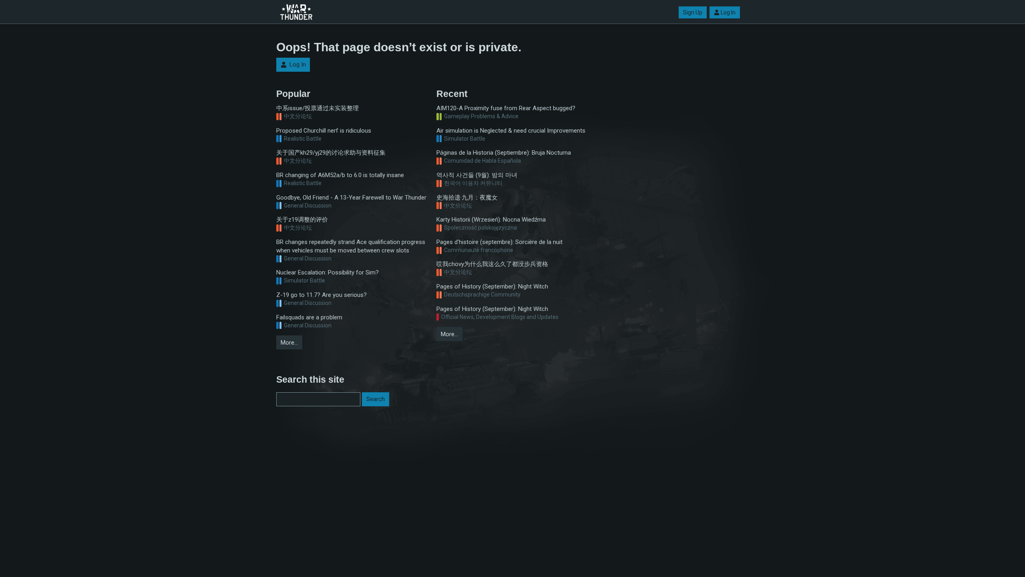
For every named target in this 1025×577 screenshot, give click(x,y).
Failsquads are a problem (309, 317)
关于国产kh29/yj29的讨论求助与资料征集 (331, 152)
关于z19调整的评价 (302, 219)
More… (289, 342)
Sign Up (692, 12)
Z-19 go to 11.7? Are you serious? (321, 295)
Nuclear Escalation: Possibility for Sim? (327, 272)
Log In (728, 12)
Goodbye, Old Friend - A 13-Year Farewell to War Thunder (351, 197)
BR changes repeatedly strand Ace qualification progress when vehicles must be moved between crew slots (350, 246)
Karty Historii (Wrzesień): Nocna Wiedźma (491, 219)
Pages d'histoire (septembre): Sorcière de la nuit (499, 242)
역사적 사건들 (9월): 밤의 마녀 (476, 175)
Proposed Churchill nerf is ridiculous (323, 130)
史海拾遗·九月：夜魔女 (467, 197)
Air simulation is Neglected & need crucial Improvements (510, 130)
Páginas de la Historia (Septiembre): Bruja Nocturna (503, 152)
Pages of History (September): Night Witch (492, 286)
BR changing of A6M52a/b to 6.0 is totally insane (340, 175)
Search (375, 399)
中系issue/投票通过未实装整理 (317, 108)
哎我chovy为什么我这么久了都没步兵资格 (492, 264)
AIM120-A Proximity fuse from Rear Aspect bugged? (505, 108)
